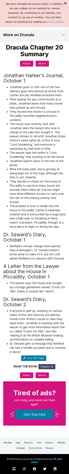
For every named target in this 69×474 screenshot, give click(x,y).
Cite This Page (35, 358)
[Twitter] (45, 469)
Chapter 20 (46, 366)
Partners (49, 442)
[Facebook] (34, 469)
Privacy (49, 448)
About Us (28, 442)
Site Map (8, 442)
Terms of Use (35, 448)
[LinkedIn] (55, 469)
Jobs (39, 442)
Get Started (34, 414)
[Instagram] (24, 469)
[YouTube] (14, 469)
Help (18, 442)
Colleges (20, 448)
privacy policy (55, 21)
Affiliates (61, 442)
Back (27, 63)
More (42, 63)
